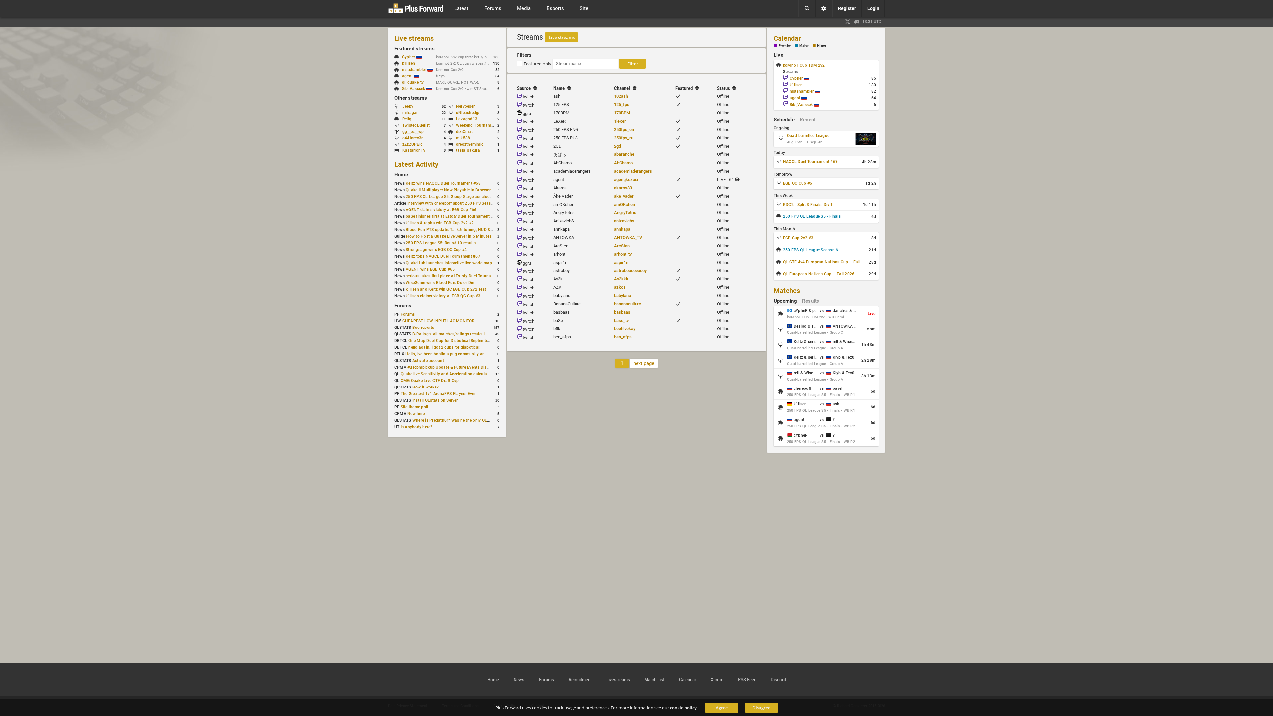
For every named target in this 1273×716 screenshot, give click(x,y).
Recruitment (580, 680)
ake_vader (624, 196)
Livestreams (618, 680)
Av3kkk (621, 278)
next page (643, 363)
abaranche (624, 154)
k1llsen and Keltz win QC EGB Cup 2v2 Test (446, 289)
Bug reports (423, 327)
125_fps (621, 104)
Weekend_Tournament (476, 125)
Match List (654, 680)
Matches (787, 291)
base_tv (621, 320)
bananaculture (627, 303)
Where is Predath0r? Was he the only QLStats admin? (462, 420)
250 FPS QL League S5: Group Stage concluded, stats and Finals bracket (473, 196)
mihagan (410, 112)
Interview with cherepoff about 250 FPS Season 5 (453, 203)
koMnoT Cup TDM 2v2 (804, 65)
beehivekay (624, 328)
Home (401, 175)
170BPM (622, 112)
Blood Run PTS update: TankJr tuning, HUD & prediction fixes (463, 229)
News (519, 680)
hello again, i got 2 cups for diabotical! (444, 347)
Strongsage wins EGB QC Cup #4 (436, 249)
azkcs (620, 287)
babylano (622, 295)
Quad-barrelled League (808, 135)
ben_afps (623, 336)
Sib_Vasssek (414, 88)
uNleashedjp (468, 112)
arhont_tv (623, 254)
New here (416, 413)
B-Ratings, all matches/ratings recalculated (452, 334)
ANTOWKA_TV (628, 237)
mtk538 (463, 138)
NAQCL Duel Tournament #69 (810, 161)
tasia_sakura (468, 150)
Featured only (537, 64)
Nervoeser (465, 106)
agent (408, 76)
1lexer (620, 121)
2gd (617, 146)
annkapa (622, 229)
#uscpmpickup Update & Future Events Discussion (454, 367)
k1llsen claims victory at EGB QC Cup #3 (443, 296)
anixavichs (624, 220)
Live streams (414, 38)
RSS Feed (747, 680)
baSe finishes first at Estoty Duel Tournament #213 (453, 216)
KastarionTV (414, 150)
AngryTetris (625, 212)
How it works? (425, 387)
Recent (808, 120)
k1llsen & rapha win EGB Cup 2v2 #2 (440, 223)
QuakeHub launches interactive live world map (449, 263)
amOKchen (624, 204)
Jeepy (407, 106)
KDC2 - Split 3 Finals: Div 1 (808, 204)
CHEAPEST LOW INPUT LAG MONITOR (438, 321)
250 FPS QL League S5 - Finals (812, 216)
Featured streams (414, 49)
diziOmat (464, 131)
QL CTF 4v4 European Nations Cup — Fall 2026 (827, 262)
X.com (717, 680)
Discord (778, 680)
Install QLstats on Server (435, 400)
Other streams (410, 98)
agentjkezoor (626, 179)
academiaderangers (633, 171)
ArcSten (622, 245)
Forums (402, 306)
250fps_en (624, 129)
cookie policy (683, 708)
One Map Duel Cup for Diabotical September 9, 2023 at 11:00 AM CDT (473, 340)
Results (810, 301)
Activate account (428, 360)
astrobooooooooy (630, 270)
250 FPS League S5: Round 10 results (441, 243)
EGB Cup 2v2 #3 (798, 238)
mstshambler (414, 69)
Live (778, 55)
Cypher (409, 57)
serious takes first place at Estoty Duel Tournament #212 (458, 276)
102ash (621, 96)
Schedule (784, 120)
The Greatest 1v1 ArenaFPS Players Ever (438, 393)
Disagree (761, 708)
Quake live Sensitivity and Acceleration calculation (447, 374)
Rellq (406, 119)
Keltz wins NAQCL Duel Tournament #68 (443, 183)
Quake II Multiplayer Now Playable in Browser (448, 190)
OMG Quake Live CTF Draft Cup (430, 380)
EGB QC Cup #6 (797, 183)
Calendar (787, 38)
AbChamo (623, 162)
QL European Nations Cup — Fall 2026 (818, 274)
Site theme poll (414, 407)
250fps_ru (623, 137)
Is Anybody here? (417, 427)
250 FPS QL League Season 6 (810, 250)
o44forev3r (412, 138)
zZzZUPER (412, 144)
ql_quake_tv (413, 82)
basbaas (622, 312)
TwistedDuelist (416, 125)
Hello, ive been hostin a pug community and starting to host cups (466, 354)
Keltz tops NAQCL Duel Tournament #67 (443, 256)
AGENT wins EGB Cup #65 (430, 269)
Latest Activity (416, 164)
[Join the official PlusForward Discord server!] (857, 22)
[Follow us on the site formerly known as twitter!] (847, 22)
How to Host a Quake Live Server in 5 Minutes (448, 236)
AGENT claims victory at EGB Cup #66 (441, 210)
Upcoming (785, 301)
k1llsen (408, 63)
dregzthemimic (469, 144)
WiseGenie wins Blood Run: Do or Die (440, 282)
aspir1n (621, 262)
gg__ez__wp (413, 131)
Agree (722, 708)
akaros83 (623, 187)
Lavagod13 (466, 119)
